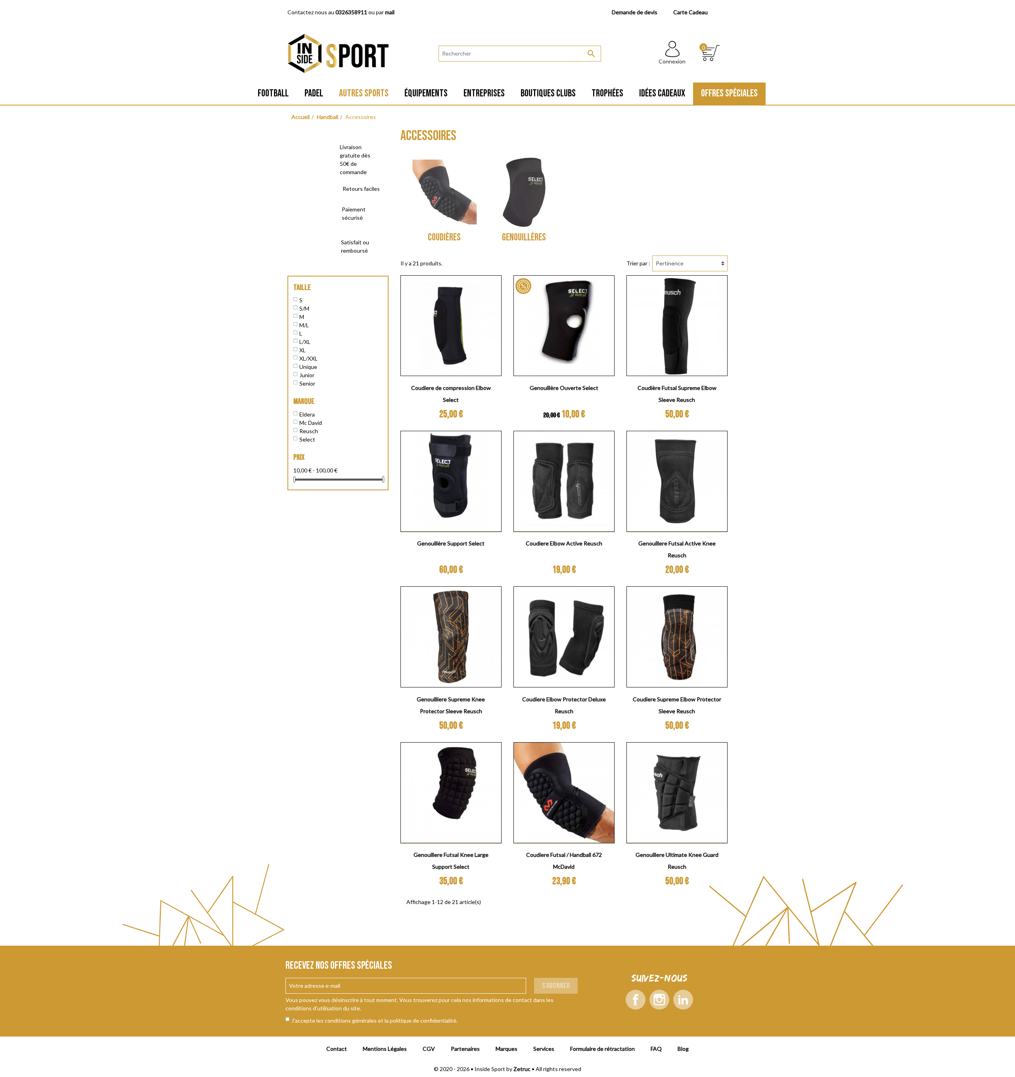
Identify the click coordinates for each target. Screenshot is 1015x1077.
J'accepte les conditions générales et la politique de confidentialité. (374, 1020)
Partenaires (465, 1048)
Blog (683, 1048)
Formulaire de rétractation (602, 1048)
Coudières (444, 237)
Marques (506, 1048)
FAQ (656, 1048)
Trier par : (638, 263)
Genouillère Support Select (451, 543)
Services (543, 1048)
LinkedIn (683, 1000)
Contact (336, 1048)
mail (390, 12)
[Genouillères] (524, 192)
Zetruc (521, 1068)
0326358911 (351, 12)
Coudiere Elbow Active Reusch (564, 543)
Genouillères (524, 237)
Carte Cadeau (690, 12)
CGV (429, 1048)
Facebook (635, 1000)
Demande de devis (634, 12)
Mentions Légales (385, 1048)
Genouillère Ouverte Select (564, 387)
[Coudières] (444, 192)
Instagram (659, 1000)
